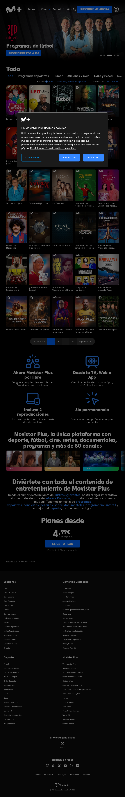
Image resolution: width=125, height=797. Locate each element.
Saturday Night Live (38, 203)
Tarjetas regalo (68, 719)
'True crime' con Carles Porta (74, 627)
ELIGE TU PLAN (62, 544)
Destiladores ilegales (108, 329)
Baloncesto (8, 689)
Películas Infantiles (11, 618)
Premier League (10, 677)
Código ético (67, 681)
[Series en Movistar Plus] (62, 461)
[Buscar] (74, 9)
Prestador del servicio (44, 775)
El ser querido (68, 588)
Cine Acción (8, 605)
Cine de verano (10, 614)
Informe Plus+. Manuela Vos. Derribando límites (107, 288)
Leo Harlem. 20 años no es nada (62, 330)
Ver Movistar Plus (69, 664)
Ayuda (62, 747)
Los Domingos (68, 597)
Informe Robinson (57, 498)
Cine (43, 9)
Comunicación (68, 724)
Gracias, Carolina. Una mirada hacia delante (106, 204)
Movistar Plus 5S (69, 648)
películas (46, 505)
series (58, 505)
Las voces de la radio (62, 245)
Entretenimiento (10, 644)
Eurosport (8, 711)
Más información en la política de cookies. (53, 148)
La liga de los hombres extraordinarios (82, 288)
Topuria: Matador (11, 702)
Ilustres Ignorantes (67, 495)
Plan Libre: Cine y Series (72, 694)
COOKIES (86, 775)
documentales (74, 505)
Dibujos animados (69, 635)
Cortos (6, 610)
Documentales (10, 639)
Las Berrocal (58, 203)
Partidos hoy (9, 719)
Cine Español (9, 597)
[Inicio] (13, 9)
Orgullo (7, 648)
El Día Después (10, 681)
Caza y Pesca (67, 644)
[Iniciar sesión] (116, 9)
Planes (65, 698)
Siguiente (83, 341)
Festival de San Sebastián (72, 631)
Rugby (6, 698)
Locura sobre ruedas (16, 329)
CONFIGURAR (31, 157)
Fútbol (57, 9)
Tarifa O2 (66, 715)
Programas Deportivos (71, 639)
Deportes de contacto (13, 707)
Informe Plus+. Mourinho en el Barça (62, 288)
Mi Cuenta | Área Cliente (72, 672)
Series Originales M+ (12, 627)
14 (73, 341)
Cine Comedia (9, 601)
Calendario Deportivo (12, 715)
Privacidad (74, 775)
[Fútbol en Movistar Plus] (101, 461)
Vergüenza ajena (14, 203)
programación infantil (101, 505)
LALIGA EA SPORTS (11, 672)
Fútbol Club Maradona (11, 246)
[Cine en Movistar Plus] (24, 461)
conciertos (31, 505)
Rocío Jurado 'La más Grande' (74, 622)
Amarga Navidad (69, 601)
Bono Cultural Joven (70, 711)
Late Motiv (103, 161)
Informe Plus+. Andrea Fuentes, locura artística (105, 246)
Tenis (6, 694)
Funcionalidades (69, 668)
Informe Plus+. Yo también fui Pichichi (84, 246)
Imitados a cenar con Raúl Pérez (39, 246)
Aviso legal (61, 775)
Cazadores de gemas (39, 329)
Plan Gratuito (67, 702)
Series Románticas (11, 631)
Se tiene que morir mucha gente (75, 610)
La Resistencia (105, 119)
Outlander (66, 614)
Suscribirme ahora (94, 9)
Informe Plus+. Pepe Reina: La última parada (84, 330)
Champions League (12, 668)
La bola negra (68, 593)
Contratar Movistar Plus (72, 685)
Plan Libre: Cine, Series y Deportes (76, 689)
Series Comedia (10, 635)
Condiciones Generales (72, 677)
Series (31, 9)
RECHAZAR (69, 157)
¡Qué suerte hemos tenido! (38, 288)
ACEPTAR (93, 157)
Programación (9, 724)
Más (69, 9)
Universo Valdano (11, 685)
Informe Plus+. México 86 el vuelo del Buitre (84, 204)
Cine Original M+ (10, 593)
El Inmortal (66, 605)
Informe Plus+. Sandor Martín (13, 288)
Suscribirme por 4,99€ (24, 53)
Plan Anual (66, 707)
